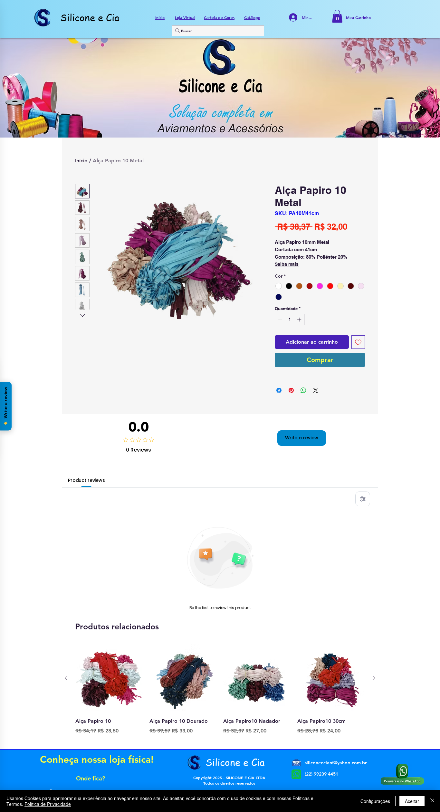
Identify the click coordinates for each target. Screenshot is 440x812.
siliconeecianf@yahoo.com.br (336, 763)
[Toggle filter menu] (362, 499)
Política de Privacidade (47, 804)
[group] (220, 694)
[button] (337, 16)
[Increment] (300, 319)
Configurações (375, 801)
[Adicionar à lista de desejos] (358, 342)
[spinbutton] (289, 319)
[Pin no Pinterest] (291, 390)
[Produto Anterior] (66, 678)
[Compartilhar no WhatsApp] (303, 390)
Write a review (301, 438)
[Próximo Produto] (374, 678)
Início (81, 161)
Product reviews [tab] (86, 480)
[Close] (432, 801)
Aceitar (412, 801)
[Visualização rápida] (109, 678)
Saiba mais (287, 264)
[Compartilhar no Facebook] (279, 390)
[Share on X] (316, 390)
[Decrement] (279, 319)
